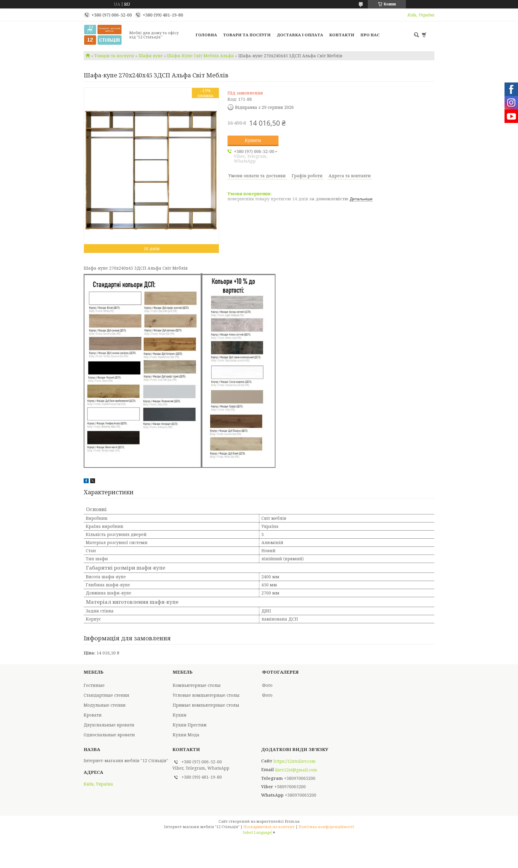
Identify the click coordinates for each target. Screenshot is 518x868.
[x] (92, 481)
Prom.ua (292, 821)
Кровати (93, 715)
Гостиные (94, 685)
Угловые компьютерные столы (206, 695)
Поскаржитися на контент (269, 826)
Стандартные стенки (106, 695)
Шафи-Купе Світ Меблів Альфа (200, 55)
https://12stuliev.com (294, 761)
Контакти (341, 34)
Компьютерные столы (197, 685)
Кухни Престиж (190, 725)
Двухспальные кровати (109, 725)
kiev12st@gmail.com (296, 770)
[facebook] (86, 481)
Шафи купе (150, 55)
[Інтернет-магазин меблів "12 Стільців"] (105, 34)
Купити (253, 140)
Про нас (370, 34)
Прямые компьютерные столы (206, 705)
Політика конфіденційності (326, 826)
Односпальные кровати (109, 735)
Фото (267, 685)
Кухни (179, 715)
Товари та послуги (247, 34)
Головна (206, 34)
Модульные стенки (105, 705)
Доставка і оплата (300, 34)
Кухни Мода (186, 735)
